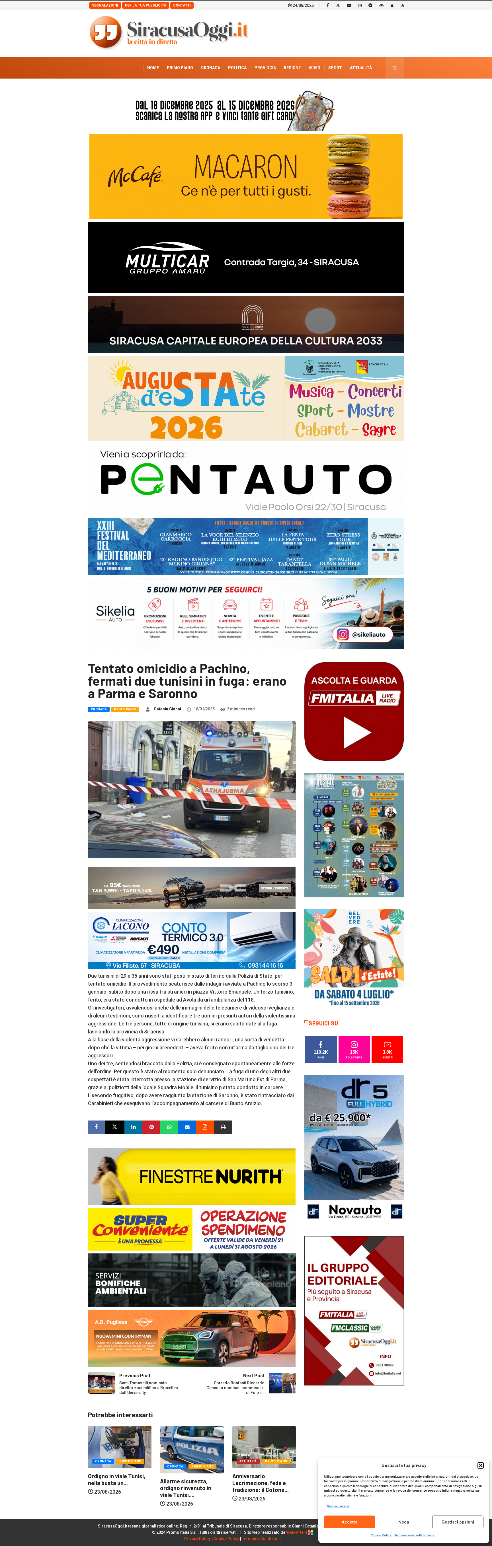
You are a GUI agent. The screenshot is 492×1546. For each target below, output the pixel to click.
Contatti (182, 5)
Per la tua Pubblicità (145, 5)
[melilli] (354, 835)
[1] (354, 1310)
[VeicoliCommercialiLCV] (246, 257)
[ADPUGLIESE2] (192, 1338)
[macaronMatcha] (246, 176)
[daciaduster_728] (192, 888)
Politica (237, 67)
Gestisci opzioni (458, 1522)
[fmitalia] (246, 546)
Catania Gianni (167, 709)
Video (314, 67)
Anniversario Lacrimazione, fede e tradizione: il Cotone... (166, 1483)
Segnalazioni (105, 5)
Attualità (361, 67)
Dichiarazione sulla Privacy (414, 1535)
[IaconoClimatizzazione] (192, 940)
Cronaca (210, 67)
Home (153, 67)
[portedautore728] (192, 1176)
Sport (335, 67)
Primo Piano (180, 67)
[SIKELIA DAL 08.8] (246, 613)
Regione (292, 67)
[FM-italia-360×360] (354, 711)
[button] (480, 1465)
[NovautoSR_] (354, 1149)
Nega (403, 1522)
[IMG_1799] (192, 1229)
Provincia (265, 67)
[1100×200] (246, 324)
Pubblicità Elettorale (347, 89)
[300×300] (354, 958)
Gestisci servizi (338, 1506)
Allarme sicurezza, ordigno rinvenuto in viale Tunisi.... (90, 1488)
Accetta (350, 1522)
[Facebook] (328, 5)
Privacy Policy (197, 1538)
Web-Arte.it (297, 1532)
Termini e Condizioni (261, 1538)
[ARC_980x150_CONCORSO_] (246, 109)
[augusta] (246, 398)
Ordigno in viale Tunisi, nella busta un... (238, 1479)
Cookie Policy (381, 1535)
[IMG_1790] (246, 479)
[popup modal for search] (395, 68)
